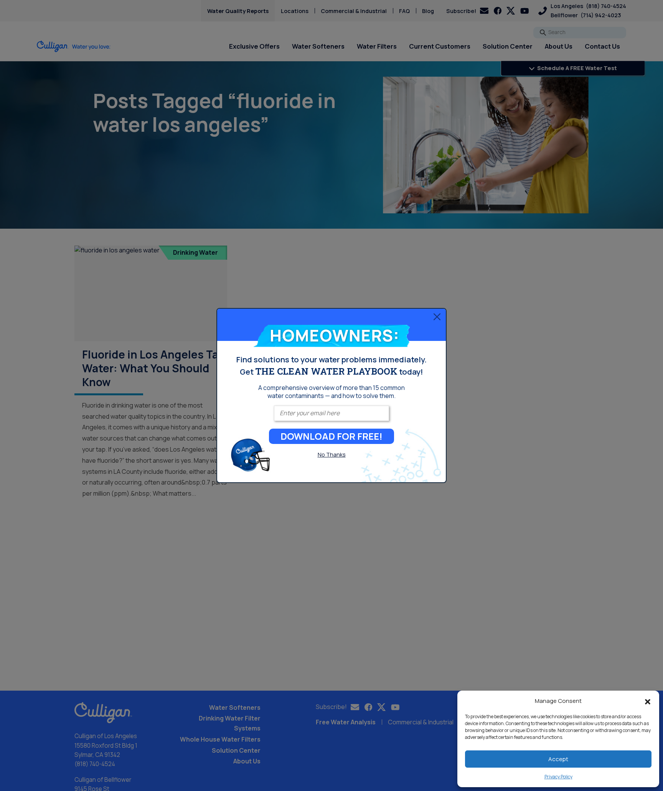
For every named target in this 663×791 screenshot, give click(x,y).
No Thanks (332, 454)
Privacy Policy (558, 776)
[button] (647, 701)
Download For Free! (331, 436)
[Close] (437, 316)
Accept (558, 759)
